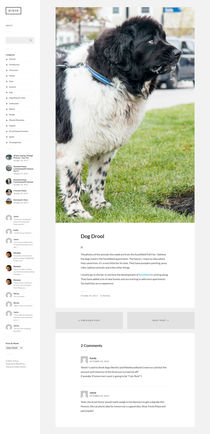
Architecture (14, 64)
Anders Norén (20, 367)
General (12, 87)
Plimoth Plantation (16, 120)
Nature (12, 109)
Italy (11, 92)
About (9, 25)
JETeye (13, 10)
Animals (12, 59)
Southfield (144, 274)
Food (11, 81)
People (12, 114)
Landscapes (14, 103)
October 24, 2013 (89, 295)
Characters (13, 70)
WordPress (20, 364)
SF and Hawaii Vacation (18, 131)
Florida (12, 76)
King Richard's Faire (17, 98)
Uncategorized (15, 142)
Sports (11, 137)
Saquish (12, 126)
